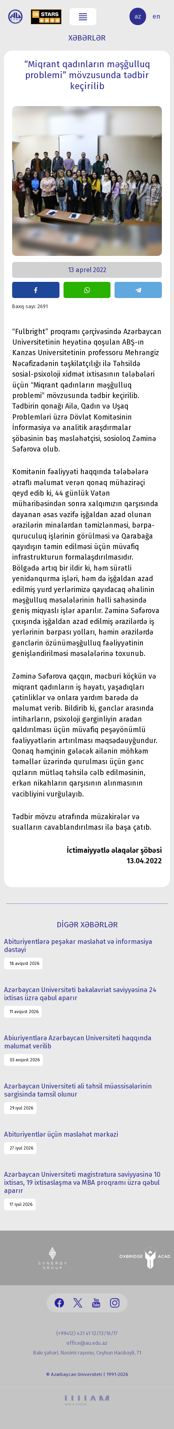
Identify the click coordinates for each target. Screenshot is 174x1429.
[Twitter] (78, 1303)
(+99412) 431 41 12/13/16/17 (87, 1333)
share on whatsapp (87, 290)
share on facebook (35, 290)
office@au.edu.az (87, 1343)
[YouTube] (96, 1303)
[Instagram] (114, 1303)
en (156, 16)
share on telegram (138, 290)
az (137, 16)
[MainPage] (15, 16)
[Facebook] (59, 1303)
